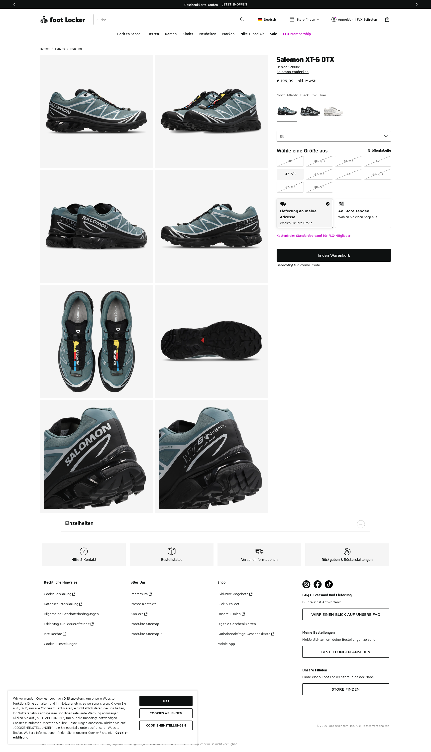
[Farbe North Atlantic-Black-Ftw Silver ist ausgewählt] (287, 111)
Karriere (137, 614)
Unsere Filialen (229, 614)
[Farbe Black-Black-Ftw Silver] (310, 111)
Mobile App (226, 643)
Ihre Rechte (53, 633)
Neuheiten (207, 34)
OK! (166, 701)
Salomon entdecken (293, 72)
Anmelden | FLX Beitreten (357, 19)
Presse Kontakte (144, 604)
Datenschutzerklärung (61, 604)
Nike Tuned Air (252, 34)
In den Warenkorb (334, 255)
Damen (171, 34)
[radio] (305, 213)
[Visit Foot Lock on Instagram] (306, 584)
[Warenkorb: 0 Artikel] (387, 19)
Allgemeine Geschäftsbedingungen (71, 614)
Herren (153, 34)
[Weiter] (416, 4)
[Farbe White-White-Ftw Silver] (333, 111)
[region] (215, 4)
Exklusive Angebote (232, 594)
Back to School (129, 34)
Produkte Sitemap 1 (146, 624)
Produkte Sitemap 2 (146, 633)
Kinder (188, 34)
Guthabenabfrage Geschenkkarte (243, 633)
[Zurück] (14, 4)
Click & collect (228, 604)
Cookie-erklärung (57, 594)
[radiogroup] (334, 213)
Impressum (139, 594)
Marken (228, 34)
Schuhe (60, 48)
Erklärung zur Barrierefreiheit (67, 624)
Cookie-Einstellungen (60, 643)
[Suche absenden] (242, 19)
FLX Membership (297, 34)
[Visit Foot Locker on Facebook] (318, 584)
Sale (273, 34)
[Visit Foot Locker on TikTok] (329, 584)
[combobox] (171, 19)
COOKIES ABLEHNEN (166, 713)
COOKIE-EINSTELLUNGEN (166, 725)
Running (76, 48)
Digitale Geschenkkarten (236, 624)
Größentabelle (379, 150)
